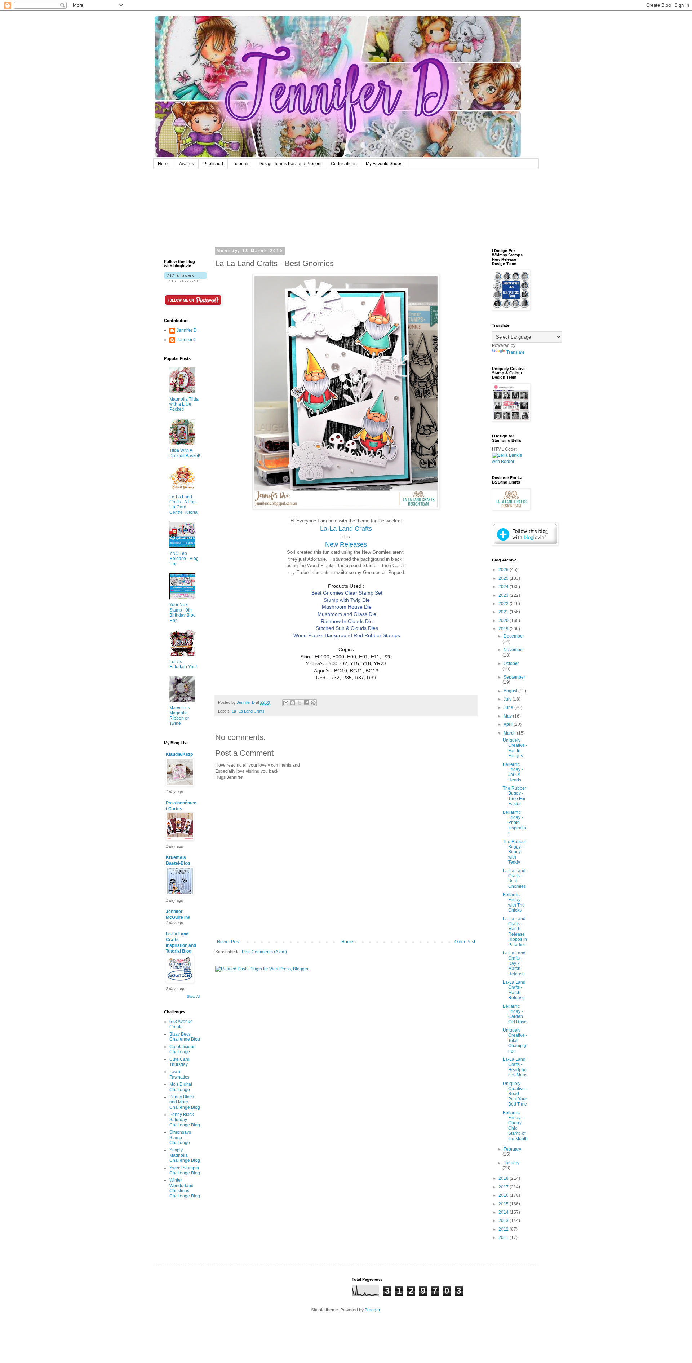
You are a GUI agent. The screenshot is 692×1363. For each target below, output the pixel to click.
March (510, 733)
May (508, 716)
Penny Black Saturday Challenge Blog (184, 1120)
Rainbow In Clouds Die (347, 621)
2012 (504, 1229)
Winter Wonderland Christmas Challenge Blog (184, 1188)
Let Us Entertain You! (183, 664)
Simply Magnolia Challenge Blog (184, 1155)
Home (164, 163)
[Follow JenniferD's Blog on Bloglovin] (185, 280)
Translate (515, 352)
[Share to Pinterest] (313, 702)
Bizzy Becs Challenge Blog (184, 1037)
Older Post (464, 941)
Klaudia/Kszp (179, 754)
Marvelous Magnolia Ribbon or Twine (179, 715)
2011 (504, 1237)
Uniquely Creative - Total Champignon (515, 1041)
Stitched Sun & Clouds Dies (347, 628)
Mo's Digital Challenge (180, 1087)
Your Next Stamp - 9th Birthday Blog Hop (182, 612)
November (514, 649)
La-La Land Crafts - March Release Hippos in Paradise (515, 931)
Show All (193, 996)
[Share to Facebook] (306, 702)
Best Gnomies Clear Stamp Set (346, 593)
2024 (504, 586)
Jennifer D (187, 330)
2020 (504, 620)
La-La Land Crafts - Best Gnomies (514, 878)
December (514, 636)
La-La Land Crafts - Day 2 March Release (514, 963)
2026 (504, 569)
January (511, 1162)
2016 (504, 1195)
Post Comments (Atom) (264, 951)
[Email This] (285, 702)
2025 (504, 578)
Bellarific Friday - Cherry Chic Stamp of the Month (515, 1125)
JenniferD (186, 339)
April (509, 724)
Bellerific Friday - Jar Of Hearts (513, 772)
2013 (504, 1220)
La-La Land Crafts (346, 528)
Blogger (372, 1310)
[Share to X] (299, 702)
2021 (504, 611)
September (514, 677)
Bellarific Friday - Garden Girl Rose (515, 1014)
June (509, 707)
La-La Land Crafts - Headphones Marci (515, 1067)
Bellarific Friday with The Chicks (514, 902)
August (511, 690)
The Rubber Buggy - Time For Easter (514, 796)
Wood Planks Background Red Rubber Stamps (346, 635)
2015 (504, 1204)
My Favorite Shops (384, 163)
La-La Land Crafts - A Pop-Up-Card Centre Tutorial (184, 504)
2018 (504, 1178)
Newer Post (228, 941)
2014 (504, 1212)
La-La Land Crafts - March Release (514, 990)
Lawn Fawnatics (179, 1074)
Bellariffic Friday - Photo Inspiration (514, 823)
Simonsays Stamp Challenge (180, 1137)
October (511, 663)
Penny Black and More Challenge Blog (184, 1102)
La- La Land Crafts (248, 711)
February (512, 1149)
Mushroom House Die (347, 607)
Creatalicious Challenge (182, 1049)
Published (213, 163)
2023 (504, 595)
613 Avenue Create (181, 1024)
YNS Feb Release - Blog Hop (184, 558)
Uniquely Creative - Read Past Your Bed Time (515, 1094)
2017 (504, 1187)
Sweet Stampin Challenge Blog (184, 1170)
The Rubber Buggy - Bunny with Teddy (514, 852)
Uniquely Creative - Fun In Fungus (515, 748)
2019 (504, 628)
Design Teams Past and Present (290, 163)
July (508, 699)
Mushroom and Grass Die (347, 614)
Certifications (343, 163)
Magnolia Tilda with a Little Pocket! (184, 404)
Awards (186, 163)
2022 (504, 603)
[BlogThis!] (292, 702)
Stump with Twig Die (347, 600)
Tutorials (240, 163)
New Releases (346, 544)
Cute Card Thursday (179, 1062)
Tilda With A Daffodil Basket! (184, 453)
